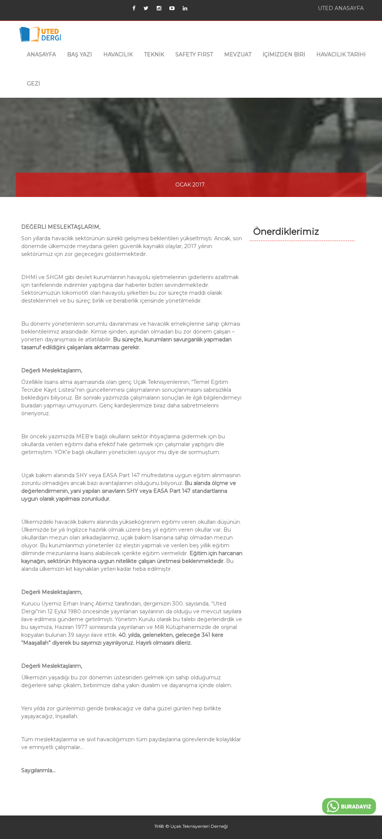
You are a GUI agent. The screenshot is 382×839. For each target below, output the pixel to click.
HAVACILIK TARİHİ (341, 54)
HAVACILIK (118, 54)
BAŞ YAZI (79, 54)
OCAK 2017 (190, 184)
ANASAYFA (41, 54)
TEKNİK (154, 54)
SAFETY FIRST (194, 54)
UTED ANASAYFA (341, 8)
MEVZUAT (237, 54)
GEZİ (33, 83)
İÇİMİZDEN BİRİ (284, 54)
